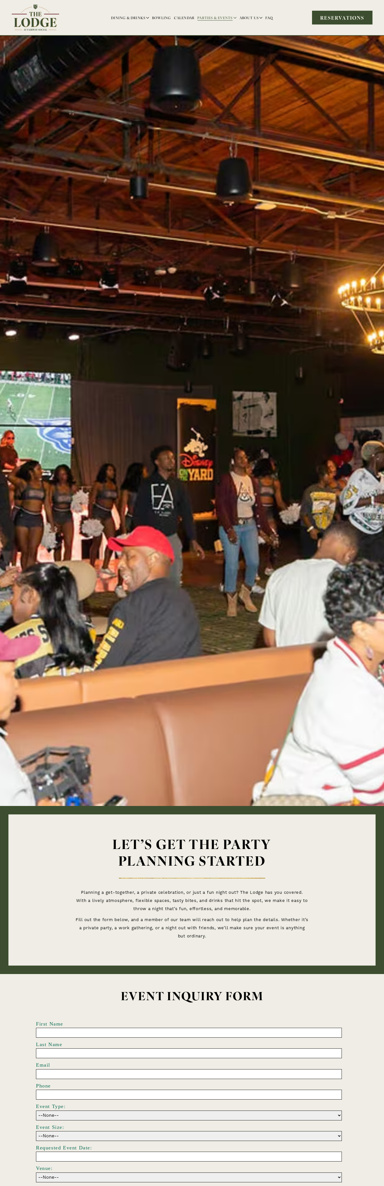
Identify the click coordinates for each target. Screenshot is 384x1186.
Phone (43, 1085)
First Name (49, 1023)
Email (43, 1064)
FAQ (269, 17)
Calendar (184, 17)
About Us (249, 17)
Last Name (49, 1044)
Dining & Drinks (128, 17)
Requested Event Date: (64, 1147)
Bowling (161, 17)
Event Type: (51, 1106)
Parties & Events (214, 17)
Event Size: (50, 1127)
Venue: (44, 1168)
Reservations (342, 17)
